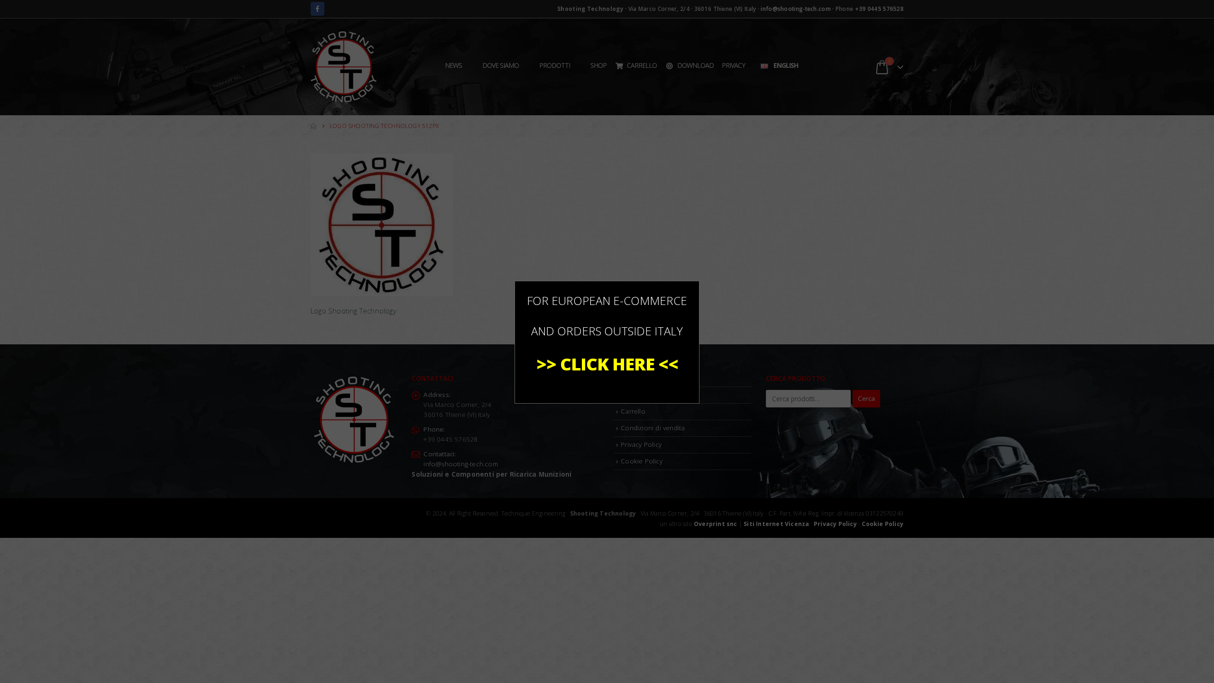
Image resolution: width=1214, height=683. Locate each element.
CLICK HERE (607, 364)
